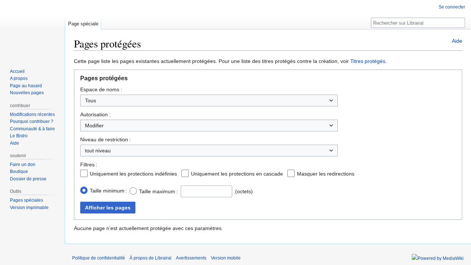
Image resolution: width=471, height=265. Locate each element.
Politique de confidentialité (98, 258)
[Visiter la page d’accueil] (32, 29)
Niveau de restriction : (105, 139)
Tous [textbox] (90, 100)
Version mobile (226, 258)
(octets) (244, 191)
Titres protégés (367, 61)
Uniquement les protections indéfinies (133, 174)
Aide (457, 41)
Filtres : (88, 164)
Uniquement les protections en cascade (237, 174)
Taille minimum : (108, 191)
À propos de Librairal (150, 258)
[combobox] (209, 100)
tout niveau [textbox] (98, 150)
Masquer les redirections (325, 174)
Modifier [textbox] (94, 125)
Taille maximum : (158, 191)
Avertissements (191, 258)
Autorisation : (95, 114)
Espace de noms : (101, 89)
